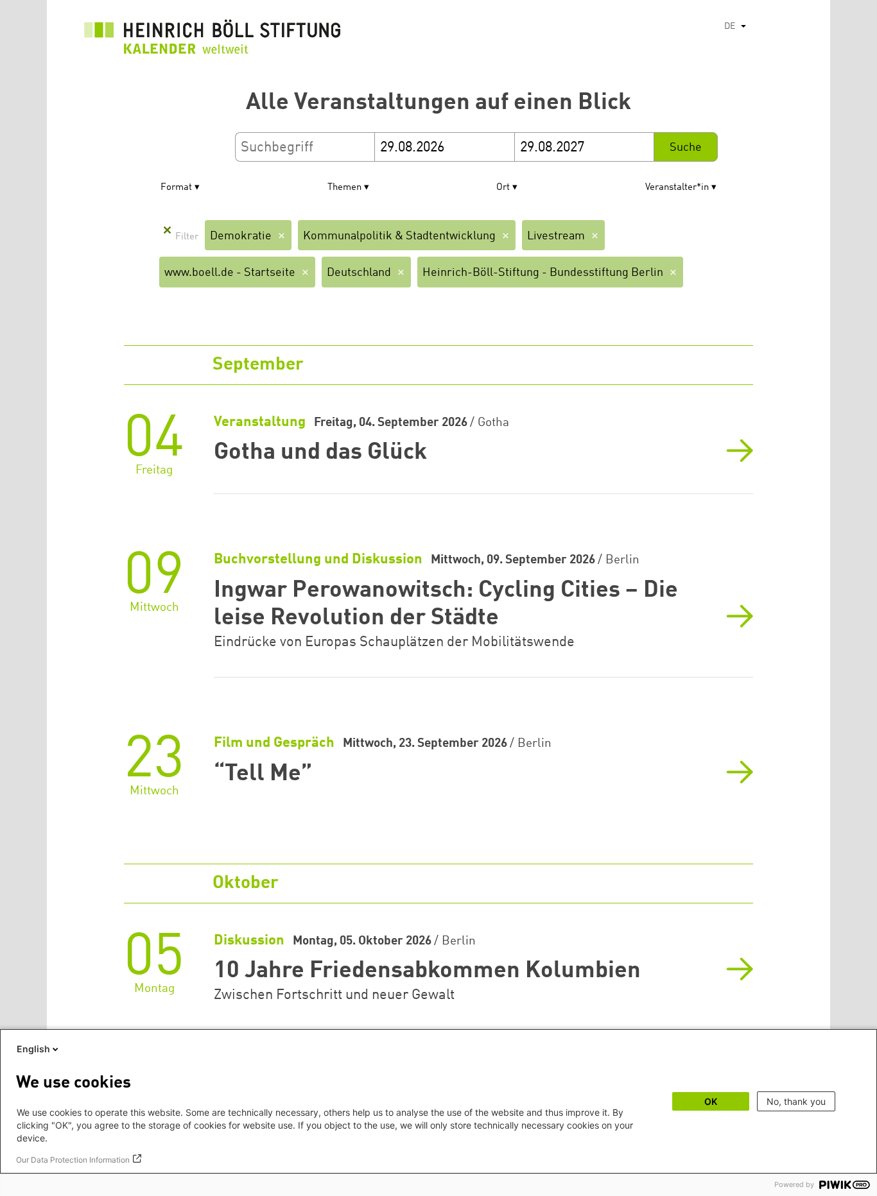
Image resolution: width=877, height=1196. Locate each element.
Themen (344, 187)
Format (176, 187)
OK (710, 1101)
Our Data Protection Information (73, 1160)
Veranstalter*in (677, 187)
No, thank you (796, 1101)
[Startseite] (212, 40)
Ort (503, 187)
